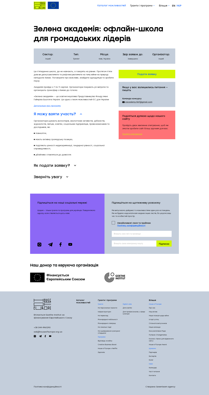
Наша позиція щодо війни (159, 315)
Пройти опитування (132, 134)
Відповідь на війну (105, 341)
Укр (178, 5)
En (173, 5)
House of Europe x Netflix (107, 348)
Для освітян (127, 308)
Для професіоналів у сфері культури (134, 313)
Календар (153, 368)
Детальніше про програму (47, 105)
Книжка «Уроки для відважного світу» (161, 340)
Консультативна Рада (157, 331)
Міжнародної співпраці (107, 323)
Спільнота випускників (158, 323)
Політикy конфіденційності (131, 225)
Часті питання (154, 371)
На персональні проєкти (107, 308)
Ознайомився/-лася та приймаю (134, 224)
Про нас (152, 308)
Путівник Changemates (158, 335)
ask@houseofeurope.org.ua (48, 332)
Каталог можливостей (111, 5)
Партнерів (153, 352)
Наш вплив (153, 312)
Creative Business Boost (107, 344)
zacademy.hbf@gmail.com (138, 102)
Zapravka (101, 352)
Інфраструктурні (104, 312)
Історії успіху (154, 319)
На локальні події (104, 327)
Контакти (152, 375)
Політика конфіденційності (48, 386)
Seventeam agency (165, 386)
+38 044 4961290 (42, 327)
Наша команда (154, 327)
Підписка (164, 243)
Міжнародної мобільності (108, 319)
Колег (151, 360)
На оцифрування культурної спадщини (109, 332)
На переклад (103, 315)
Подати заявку (147, 74)
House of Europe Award (158, 344)
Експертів (152, 356)
